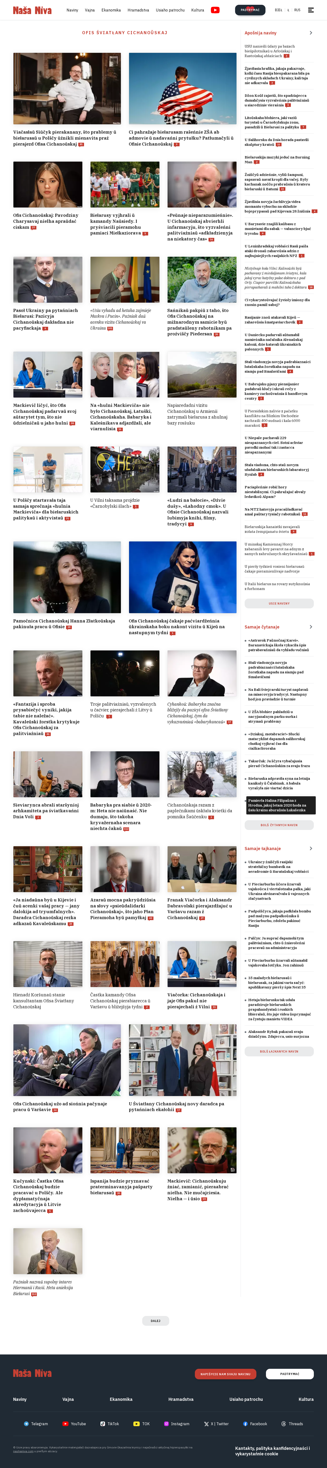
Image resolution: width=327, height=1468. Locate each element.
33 (282, 189)
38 (72, 423)
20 (118, 1193)
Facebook (258, 1423)
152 (34, 1294)
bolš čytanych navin (279, 825)
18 (311, 287)
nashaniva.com (23, 1451)
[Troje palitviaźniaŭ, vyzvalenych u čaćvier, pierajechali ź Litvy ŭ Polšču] (125, 693)
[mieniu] (311, 10)
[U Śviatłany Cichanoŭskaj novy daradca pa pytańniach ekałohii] (183, 1068)
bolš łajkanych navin (279, 1051)
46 (47, 734)
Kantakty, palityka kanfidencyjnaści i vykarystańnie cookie (272, 1451)
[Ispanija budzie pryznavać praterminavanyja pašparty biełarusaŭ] (125, 1170)
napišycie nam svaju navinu (226, 1374)
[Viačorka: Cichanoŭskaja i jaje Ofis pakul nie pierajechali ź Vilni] (202, 975)
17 (229, 722)
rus (297, 10)
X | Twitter (220, 1423)
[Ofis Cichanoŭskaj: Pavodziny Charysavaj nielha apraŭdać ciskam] (48, 201)
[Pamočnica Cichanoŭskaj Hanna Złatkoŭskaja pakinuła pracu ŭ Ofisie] (67, 588)
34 (55, 1110)
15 (119, 429)
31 (67, 518)
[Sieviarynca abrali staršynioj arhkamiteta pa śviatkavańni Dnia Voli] (48, 791)
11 (214, 1007)
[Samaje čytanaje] (311, 627)
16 (211, 239)
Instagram (180, 1423)
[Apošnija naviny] (311, 33)
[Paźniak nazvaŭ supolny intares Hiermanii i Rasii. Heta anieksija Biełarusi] (48, 1262)
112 (126, 828)
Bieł (278, 10)
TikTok (113, 1423)
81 (81, 144)
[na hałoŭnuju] (32, 10)
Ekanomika (111, 10)
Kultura (197, 10)
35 (216, 334)
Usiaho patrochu (170, 10)
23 (70, 923)
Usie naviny (279, 603)
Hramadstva (138, 10)
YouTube (78, 1423)
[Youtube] (215, 10)
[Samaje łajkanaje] (311, 848)
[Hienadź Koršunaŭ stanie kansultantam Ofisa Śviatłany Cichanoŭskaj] (48, 975)
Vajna (90, 10)
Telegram (39, 1423)
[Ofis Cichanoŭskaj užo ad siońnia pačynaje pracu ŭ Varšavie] (67, 1068)
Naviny (72, 10)
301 (110, 328)
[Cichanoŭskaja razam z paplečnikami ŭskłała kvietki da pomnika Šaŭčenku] (202, 791)
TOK (146, 1423)
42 (150, 918)
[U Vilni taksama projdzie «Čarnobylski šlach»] (125, 486)
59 (204, 1199)
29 (69, 627)
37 (33, 227)
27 (202, 918)
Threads (296, 1423)
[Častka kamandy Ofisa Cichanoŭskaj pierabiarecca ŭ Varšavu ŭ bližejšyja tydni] (125, 975)
